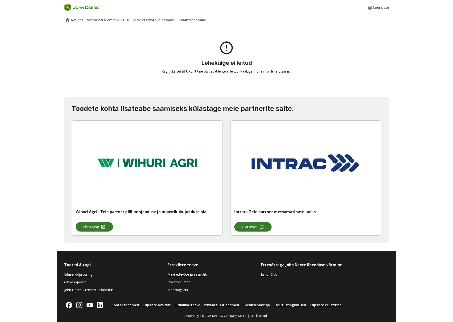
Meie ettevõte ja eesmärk (154, 20)
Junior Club (269, 274)
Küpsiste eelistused (326, 305)
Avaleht (77, 20)
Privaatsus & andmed (221, 305)
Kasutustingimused (290, 305)
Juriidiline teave (187, 305)
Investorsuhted (179, 282)
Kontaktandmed (125, 305)
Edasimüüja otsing (78, 274)
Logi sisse (381, 7)
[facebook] (69, 305)
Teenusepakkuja (256, 305)
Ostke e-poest (75, 282)
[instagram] (79, 305)
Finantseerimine (192, 20)
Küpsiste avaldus (157, 305)
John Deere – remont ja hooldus (88, 290)
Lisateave (91, 226)
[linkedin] (100, 305)
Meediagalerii (178, 290)
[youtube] (89, 305)
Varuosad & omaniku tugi (108, 20)
